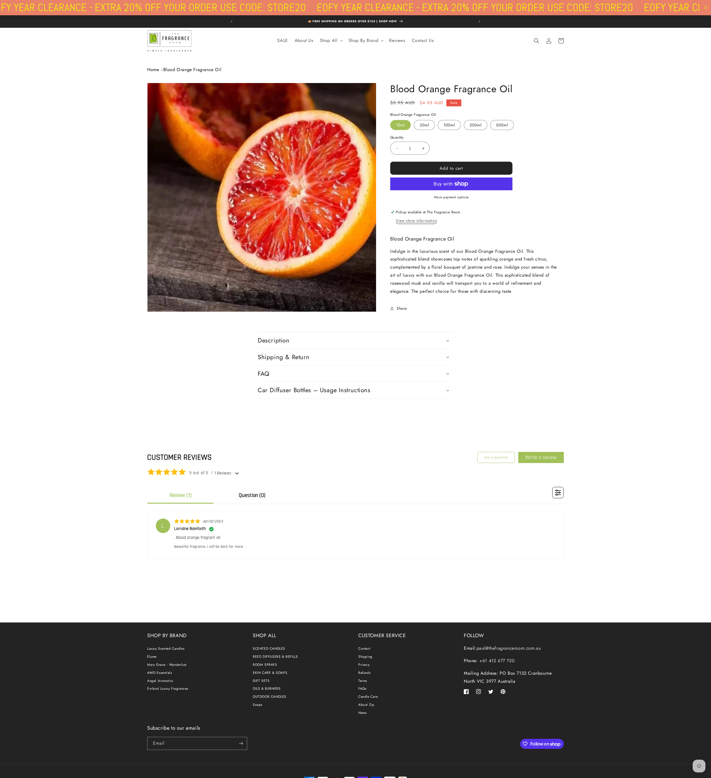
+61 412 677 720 (496, 660)
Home (153, 69)
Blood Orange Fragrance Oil (192, 69)
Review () (180, 495)
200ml (476, 125)
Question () (252, 495)
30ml (424, 125)
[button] (331, 40)
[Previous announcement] (232, 21)
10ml (400, 125)
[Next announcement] (479, 21)
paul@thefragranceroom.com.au (509, 648)
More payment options (451, 197)
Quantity (397, 137)
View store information (416, 220)
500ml (502, 125)
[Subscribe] (241, 743)
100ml (449, 125)
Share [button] (402, 308)
